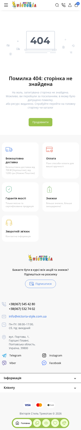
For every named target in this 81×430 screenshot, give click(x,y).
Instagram (55, 355)
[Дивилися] (37, 423)
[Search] (57, 5)
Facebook (55, 363)
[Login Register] (70, 5)
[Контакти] (63, 5)
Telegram (15, 355)
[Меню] (6, 5)
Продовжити (40, 122)
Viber (12, 363)
